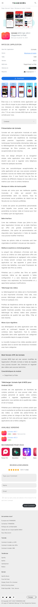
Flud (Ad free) (5, 579)
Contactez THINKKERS (7, 523)
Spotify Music (5, 576)
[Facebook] (2, 597)
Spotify (3, 557)
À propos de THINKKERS (8, 520)
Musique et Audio (20, 8)
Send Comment (29, 506)
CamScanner (5, 563)
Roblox (3, 566)
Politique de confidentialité (9, 526)
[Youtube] (10, 597)
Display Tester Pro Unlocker (9, 582)
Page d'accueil (5, 8)
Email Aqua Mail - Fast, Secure (10, 588)
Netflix (3, 560)
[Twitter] (6, 597)
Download (19, 78)
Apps (12, 8)
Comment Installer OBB (8, 548)
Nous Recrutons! (6, 533)
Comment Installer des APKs (9, 545)
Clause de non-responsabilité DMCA (11, 529)
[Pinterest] (13, 597)
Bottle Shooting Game (7, 585)
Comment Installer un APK (8, 542)
